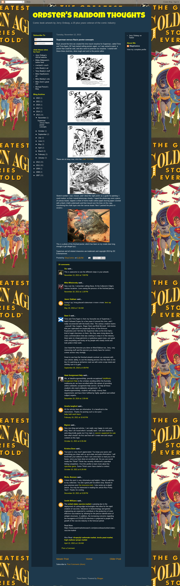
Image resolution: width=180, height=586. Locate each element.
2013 (38, 115)
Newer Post (62, 559)
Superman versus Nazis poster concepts (44, 124)
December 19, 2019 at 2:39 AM (76, 399)
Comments (41, 43)
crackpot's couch (41, 65)
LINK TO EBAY (88, 159)
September (42, 134)
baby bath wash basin (72, 414)
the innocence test (86, 485)
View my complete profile (136, 50)
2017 (38, 108)
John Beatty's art (41, 68)
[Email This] (94, 258)
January (41, 158)
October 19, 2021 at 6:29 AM (75, 469)
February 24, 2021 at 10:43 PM (76, 417)
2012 (38, 162)
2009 (38, 169)
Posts (39, 39)
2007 (38, 175)
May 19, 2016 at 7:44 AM (74, 308)
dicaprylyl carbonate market (84, 538)
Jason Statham (70, 299)
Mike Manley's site (42, 79)
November (42, 118)
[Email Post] (89, 258)
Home (89, 559)
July (40, 138)
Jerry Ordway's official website (41, 56)
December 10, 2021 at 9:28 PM (76, 493)
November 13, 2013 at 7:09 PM (76, 275)
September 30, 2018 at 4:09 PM (76, 368)
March (40, 151)
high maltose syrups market (75, 540)
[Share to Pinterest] (104, 258)
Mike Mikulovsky (71, 283)
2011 (38, 165)
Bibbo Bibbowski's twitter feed (42, 61)
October (41, 131)
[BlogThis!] (96, 258)
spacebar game (70, 466)
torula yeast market (105, 538)
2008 (38, 172)
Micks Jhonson (70, 477)
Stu (65, 269)
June (40, 141)
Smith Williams (70, 501)
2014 (38, 112)
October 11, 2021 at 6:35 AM (75, 441)
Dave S (67, 316)
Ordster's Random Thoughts (89, 16)
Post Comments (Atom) (76, 564)
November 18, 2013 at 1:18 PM (76, 292)
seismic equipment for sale (105, 433)
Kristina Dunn (70, 449)
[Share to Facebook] (101, 258)
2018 (38, 105)
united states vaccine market (79, 504)
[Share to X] (99, 258)
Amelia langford (70, 406)
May (40, 144)
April (40, 148)
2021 (38, 101)
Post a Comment (68, 548)
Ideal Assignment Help (73, 375)
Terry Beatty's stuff (42, 71)
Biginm (67, 425)
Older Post (115, 559)
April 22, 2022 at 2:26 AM (74, 543)
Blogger (100, 578)
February (41, 154)
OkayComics (135, 46)
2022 (38, 98)
